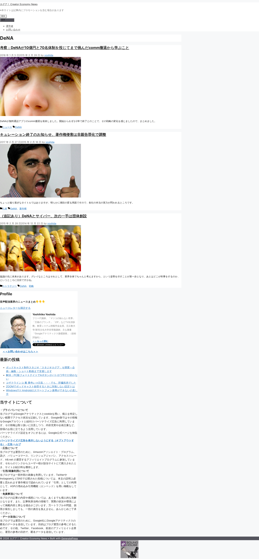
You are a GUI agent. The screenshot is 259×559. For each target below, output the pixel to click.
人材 (4, 208)
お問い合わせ (13, 29)
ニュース (7, 127)
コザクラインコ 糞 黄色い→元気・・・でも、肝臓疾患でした (41, 382)
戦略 (31, 286)
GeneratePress (69, 538)
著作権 (23, 208)
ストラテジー (9, 286)
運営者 (9, 26)
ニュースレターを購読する (15, 307)
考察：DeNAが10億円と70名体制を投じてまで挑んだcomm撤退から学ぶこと (64, 47)
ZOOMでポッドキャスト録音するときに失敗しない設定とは (40, 386)
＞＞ (40, 341)
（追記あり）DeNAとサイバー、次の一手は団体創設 (43, 216)
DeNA (18, 127)
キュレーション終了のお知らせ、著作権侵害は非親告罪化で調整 (53, 134)
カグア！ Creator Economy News (18, 4)
